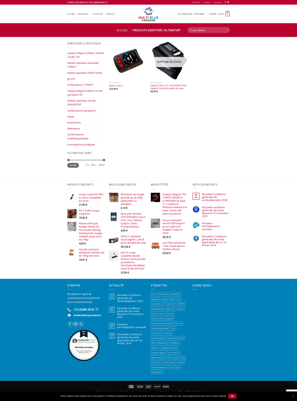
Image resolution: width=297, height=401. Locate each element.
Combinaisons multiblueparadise (77, 136)
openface (156, 333)
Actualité (196, 2)
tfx (169, 357)
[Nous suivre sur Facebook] (225, 2)
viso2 (177, 367)
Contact (206, 2)
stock (174, 347)
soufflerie (174, 342)
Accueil (71, 14)
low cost (178, 323)
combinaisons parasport (81, 110)
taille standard (158, 357)
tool (183, 357)
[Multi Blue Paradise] (148, 14)
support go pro (159, 352)
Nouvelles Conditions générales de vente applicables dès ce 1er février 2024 (214, 241)
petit (181, 338)
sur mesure (174, 352)
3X (158, 294)
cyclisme (170, 303)
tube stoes (157, 362)
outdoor (167, 333)
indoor (160, 313)
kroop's (170, 313)
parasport (171, 338)
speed (155, 347)
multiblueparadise (160, 328)
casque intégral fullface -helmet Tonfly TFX (85, 55)
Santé (70, 116)
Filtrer (73, 165)
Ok (232, 396)
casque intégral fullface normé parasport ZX (85, 93)
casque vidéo (168, 299)
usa (170, 367)
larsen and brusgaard (162, 323)
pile (153, 342)
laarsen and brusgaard (162, 318)
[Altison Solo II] (128, 61)
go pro (71, 78)
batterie (155, 299)
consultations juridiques (81, 144)
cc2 (178, 299)
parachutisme (158, 338)
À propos (217, 2)
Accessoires (74, 122)
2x (153, 294)
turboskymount (159, 367)
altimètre (176, 294)
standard (165, 347)
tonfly (176, 357)
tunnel (181, 362)
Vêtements (73, 128)
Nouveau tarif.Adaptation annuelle (211, 226)
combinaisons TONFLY (80, 84)
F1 (174, 308)
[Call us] (81, 324)
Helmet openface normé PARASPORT (81, 102)
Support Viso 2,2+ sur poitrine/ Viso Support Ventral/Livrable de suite (168, 87)
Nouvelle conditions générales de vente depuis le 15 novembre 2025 (215, 212)
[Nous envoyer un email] (228, 2)
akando (165, 294)
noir (173, 328)
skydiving (162, 342)
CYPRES (180, 303)
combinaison (158, 303)
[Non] (293, 397)
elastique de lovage (161, 308)
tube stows (170, 362)
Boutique (83, 14)
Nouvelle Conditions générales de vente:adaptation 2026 (215, 197)
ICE (153, 313)
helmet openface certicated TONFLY (83, 65)
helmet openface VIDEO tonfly (84, 73)
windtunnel (157, 372)
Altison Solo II (116, 85)
